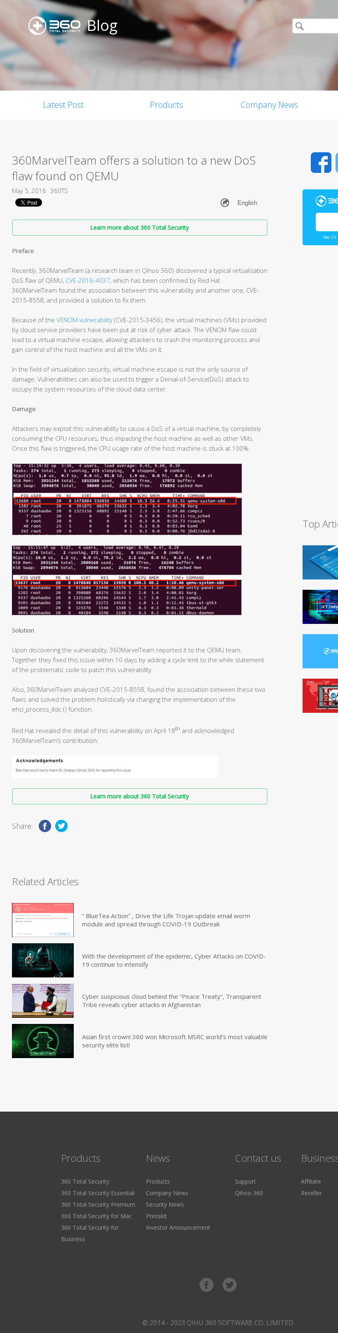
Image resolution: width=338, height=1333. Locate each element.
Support (245, 1181)
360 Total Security (85, 1181)
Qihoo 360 (249, 1193)
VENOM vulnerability (84, 320)
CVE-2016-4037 (88, 280)
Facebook (321, 162)
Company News (269, 104)
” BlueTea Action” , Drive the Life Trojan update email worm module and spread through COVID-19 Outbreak (166, 920)
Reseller (311, 1193)
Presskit (156, 1216)
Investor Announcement (178, 1227)
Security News (165, 1204)
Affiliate (311, 1181)
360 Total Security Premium (98, 1204)
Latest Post (63, 104)
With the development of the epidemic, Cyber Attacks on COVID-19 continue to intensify (174, 960)
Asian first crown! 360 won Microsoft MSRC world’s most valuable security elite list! (175, 1041)
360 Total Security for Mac (96, 1216)
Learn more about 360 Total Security (139, 227)
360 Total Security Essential (97, 1193)
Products (166, 104)
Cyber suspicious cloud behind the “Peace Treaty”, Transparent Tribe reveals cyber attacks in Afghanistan (171, 1000)
